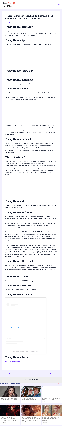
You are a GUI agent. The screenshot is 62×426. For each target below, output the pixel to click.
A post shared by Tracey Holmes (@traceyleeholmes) (25, 351)
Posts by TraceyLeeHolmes (12, 361)
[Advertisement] (31, 58)
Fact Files (7, 6)
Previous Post (12, 374)
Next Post (50, 374)
